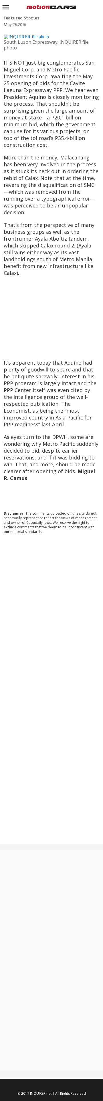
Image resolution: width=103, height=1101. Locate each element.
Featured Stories (21, 18)
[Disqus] (52, 615)
